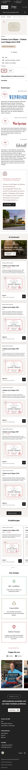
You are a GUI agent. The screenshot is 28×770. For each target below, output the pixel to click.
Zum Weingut (7, 204)
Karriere (3, 735)
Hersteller (4, 80)
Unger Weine (4, 733)
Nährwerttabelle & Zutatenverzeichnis (12, 76)
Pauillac (18, 60)
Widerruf (3, 737)
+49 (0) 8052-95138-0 (7, 745)
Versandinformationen (6, 723)
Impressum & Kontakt (6, 765)
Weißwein (9, 16)
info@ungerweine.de (6, 747)
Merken (15, 52)
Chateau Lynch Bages (10, 63)
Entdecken (8, 254)
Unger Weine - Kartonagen (8, 725)
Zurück (20, 753)
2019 (5, 71)
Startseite (3, 16)
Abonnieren (12, 710)
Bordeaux (13, 60)
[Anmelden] (23, 7)
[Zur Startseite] (14, 7)
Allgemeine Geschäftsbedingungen (10, 759)
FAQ (2, 721)
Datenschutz (4, 767)
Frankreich (7, 60)
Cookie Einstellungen (6, 762)
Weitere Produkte (12, 513)
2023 (11, 71)
